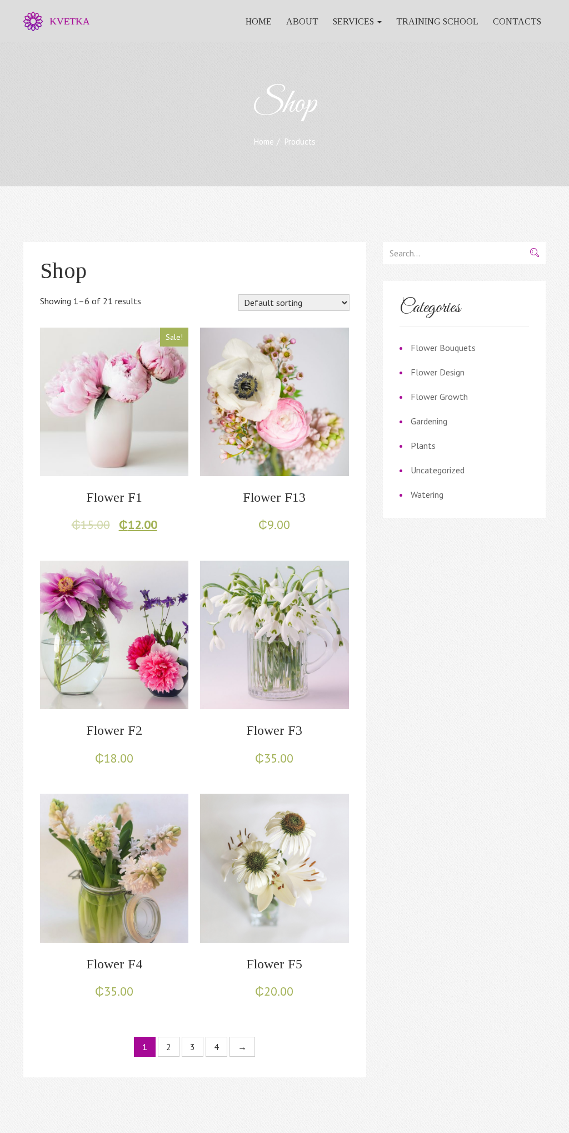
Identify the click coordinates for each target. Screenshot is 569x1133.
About (302, 21)
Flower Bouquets (443, 347)
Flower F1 (114, 497)
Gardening (429, 421)
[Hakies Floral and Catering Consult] (52, 21)
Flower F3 (274, 730)
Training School (437, 21)
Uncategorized (438, 470)
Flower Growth (439, 396)
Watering (427, 494)
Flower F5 (274, 964)
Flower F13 (274, 497)
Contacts (517, 21)
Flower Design (438, 372)
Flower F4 (114, 964)
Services (354, 21)
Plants (423, 445)
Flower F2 (114, 730)
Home (259, 21)
